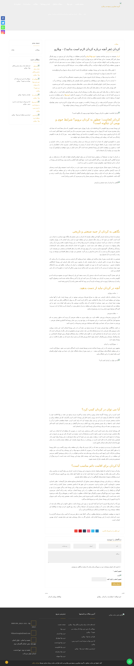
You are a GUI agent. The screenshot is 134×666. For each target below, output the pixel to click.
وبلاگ (80, 14)
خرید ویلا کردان (61, 633)
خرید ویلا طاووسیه (60, 647)
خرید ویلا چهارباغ (61, 638)
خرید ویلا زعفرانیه (60, 651)
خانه (85, 14)
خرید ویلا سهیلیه (61, 656)
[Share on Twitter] (92, 530)
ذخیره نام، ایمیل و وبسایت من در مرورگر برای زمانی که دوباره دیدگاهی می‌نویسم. (95, 567)
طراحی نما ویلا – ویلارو (24, 94)
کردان (118, 56)
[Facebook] (3, 18)
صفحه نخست (62, 624)
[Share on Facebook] (97, 530)
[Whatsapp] (3, 27)
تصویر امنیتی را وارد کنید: (114, 579)
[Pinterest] (80, 530)
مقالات (116, 44)
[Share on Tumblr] (84, 530)
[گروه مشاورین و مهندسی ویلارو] (111, 7)
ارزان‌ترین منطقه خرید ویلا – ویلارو (21, 115)
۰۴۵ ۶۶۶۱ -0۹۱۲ (24, 623)
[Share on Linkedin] (88, 530)
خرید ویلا (63, 629)
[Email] (76, 530)
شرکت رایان (35, 663)
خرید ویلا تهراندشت (60, 642)
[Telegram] (3, 23)
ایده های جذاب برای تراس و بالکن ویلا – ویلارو (81, 624)
